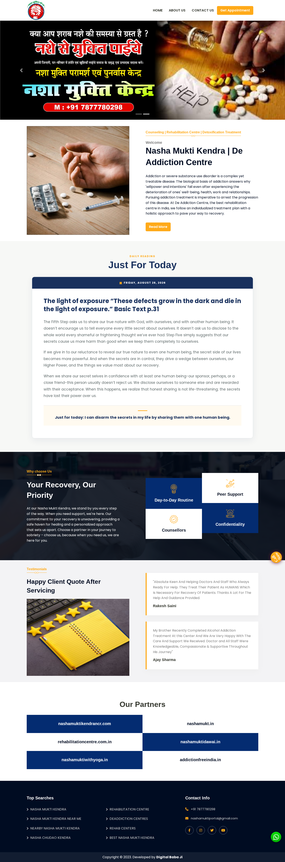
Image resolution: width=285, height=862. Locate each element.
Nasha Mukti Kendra (48, 809)
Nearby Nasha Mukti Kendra (55, 828)
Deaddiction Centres (129, 818)
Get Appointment (235, 10)
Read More (158, 226)
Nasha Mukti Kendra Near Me (55, 818)
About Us (177, 10)
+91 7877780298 (203, 809)
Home (158, 10)
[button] (21, 70)
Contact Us (203, 10)
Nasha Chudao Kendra (50, 837)
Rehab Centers (123, 828)
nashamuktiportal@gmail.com (214, 818)
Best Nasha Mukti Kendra (132, 837)
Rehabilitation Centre (129, 809)
